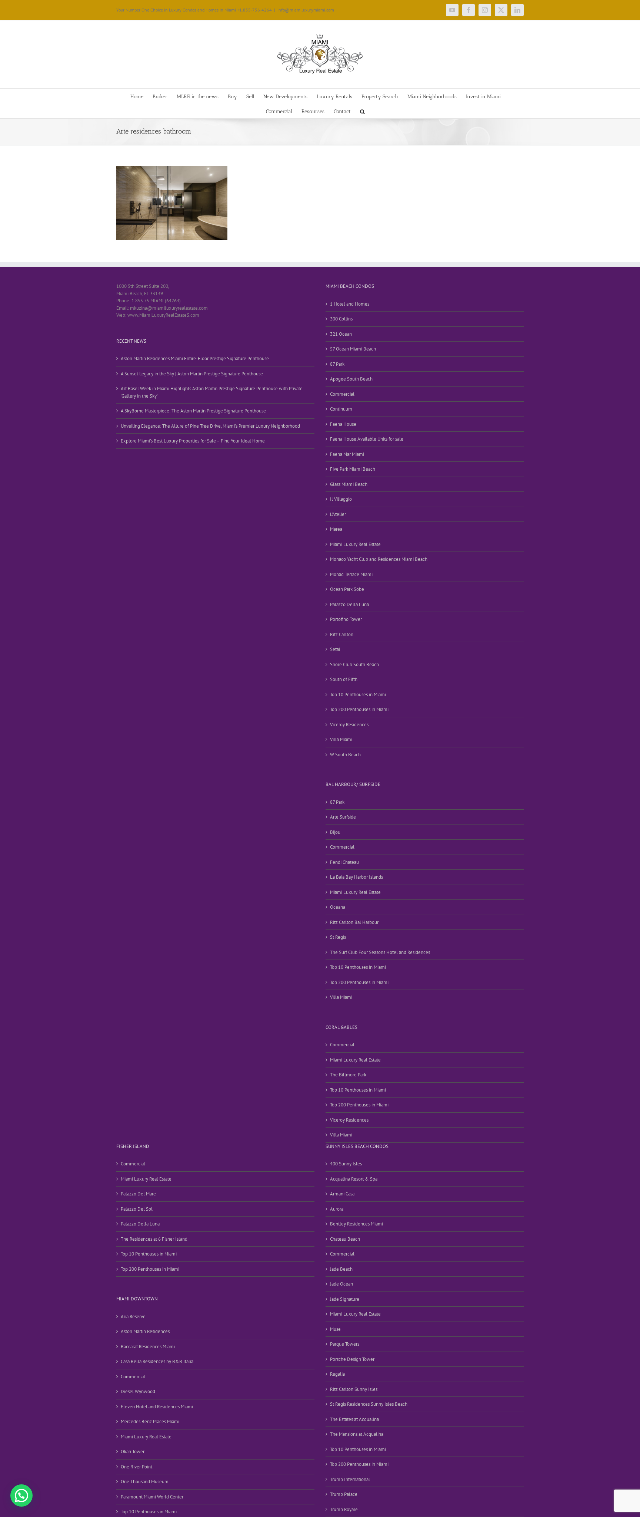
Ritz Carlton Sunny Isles (353, 1389)
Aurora (336, 1209)
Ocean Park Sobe (347, 589)
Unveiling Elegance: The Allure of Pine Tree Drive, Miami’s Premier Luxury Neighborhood (210, 426)
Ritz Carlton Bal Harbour (354, 922)
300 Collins (341, 319)
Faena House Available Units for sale (366, 439)
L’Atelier (338, 514)
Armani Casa (342, 1194)
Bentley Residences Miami (356, 1224)
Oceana (337, 907)
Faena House (343, 424)
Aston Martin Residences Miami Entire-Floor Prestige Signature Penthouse (195, 358)
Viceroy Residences (349, 724)
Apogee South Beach (351, 379)
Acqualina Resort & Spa (353, 1179)
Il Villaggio (341, 499)
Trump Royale (344, 1509)
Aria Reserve (133, 1316)
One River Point (136, 1467)
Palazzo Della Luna (349, 604)
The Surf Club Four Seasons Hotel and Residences (380, 952)
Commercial (342, 394)
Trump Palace (343, 1494)
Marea (336, 529)
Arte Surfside (343, 817)
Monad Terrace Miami (351, 574)
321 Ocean (341, 334)
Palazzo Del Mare (138, 1194)
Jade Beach (341, 1269)
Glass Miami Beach (348, 484)
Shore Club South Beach (354, 664)
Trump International (350, 1479)
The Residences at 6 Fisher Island (154, 1239)
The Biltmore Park (348, 1075)
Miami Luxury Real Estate (355, 544)
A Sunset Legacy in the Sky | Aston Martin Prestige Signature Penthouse (192, 374)
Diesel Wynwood (138, 1391)
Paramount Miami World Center (152, 1497)
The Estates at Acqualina (354, 1419)
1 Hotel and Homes (349, 304)
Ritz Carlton (341, 634)
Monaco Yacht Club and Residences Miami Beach (378, 559)
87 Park (337, 364)
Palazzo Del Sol (137, 1209)
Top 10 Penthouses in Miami (358, 694)
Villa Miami (341, 739)
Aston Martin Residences (145, 1331)
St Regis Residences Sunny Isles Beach (368, 1404)
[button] (362, 110)
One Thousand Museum (145, 1481)
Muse (335, 1329)
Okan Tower (132, 1451)
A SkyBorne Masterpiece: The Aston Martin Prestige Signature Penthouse (193, 411)
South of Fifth (343, 679)
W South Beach (345, 754)
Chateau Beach (345, 1239)
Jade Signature (344, 1299)
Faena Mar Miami (347, 454)
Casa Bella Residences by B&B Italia (157, 1361)
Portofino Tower (346, 619)
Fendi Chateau (344, 862)
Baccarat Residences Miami (148, 1346)
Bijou (335, 832)
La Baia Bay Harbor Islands (356, 877)
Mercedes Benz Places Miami (150, 1421)
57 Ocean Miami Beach (353, 349)
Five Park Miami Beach (352, 469)
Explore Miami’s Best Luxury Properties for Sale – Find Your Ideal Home (193, 441)
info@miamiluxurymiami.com (305, 10)
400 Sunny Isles (346, 1164)
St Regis (338, 937)
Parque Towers (344, 1344)
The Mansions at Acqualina (356, 1434)
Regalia (337, 1374)
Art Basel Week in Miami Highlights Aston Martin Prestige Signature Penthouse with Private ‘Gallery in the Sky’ (212, 392)
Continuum (341, 409)
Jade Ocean (341, 1284)
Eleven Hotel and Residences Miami (157, 1407)
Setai (335, 649)
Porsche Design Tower (352, 1359)
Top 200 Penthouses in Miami (359, 709)
